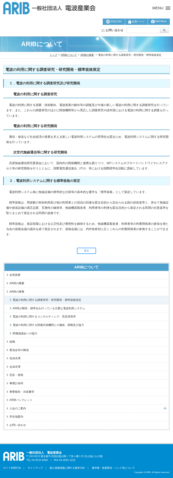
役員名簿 (14, 358)
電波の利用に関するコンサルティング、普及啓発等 (44, 316)
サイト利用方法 (12, 467)
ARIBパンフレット (20, 400)
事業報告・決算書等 (21, 391)
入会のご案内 (17, 408)
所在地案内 (16, 416)
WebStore (161, 21)
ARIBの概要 (16, 283)
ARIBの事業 (87, 55)
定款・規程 (16, 374)
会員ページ (138, 21)
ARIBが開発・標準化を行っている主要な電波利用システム (49, 308)
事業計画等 (16, 383)
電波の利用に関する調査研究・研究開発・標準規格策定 (47, 299)
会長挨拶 (14, 274)
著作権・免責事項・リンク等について (112, 467)
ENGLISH (116, 21)
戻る (86, 250)
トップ (53, 55)
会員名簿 (14, 366)
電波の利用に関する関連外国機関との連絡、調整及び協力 (48, 325)
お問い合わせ (114, 30)
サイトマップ (34, 467)
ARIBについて (69, 55)
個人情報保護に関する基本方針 (66, 467)
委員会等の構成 (19, 350)
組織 (12, 341)
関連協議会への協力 (25, 333)
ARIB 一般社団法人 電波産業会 (55, 8)
